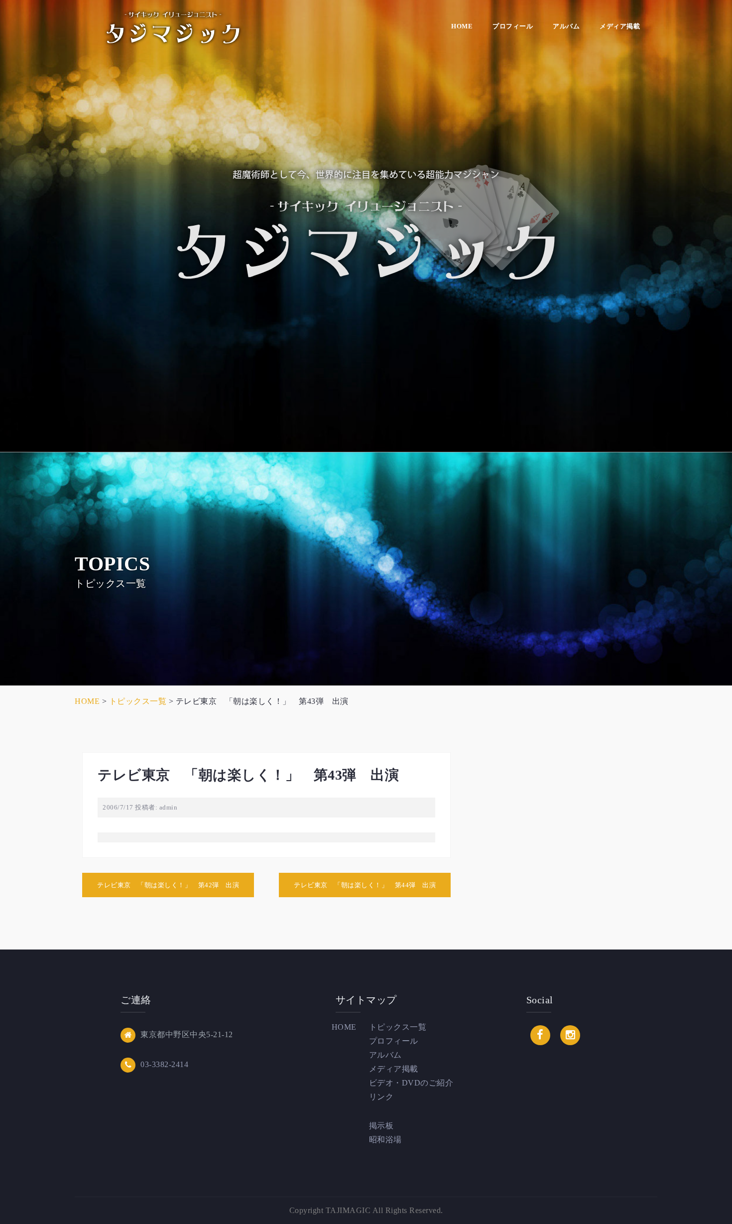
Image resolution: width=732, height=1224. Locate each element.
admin (168, 807)
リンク (381, 1096)
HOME (462, 26)
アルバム (566, 26)
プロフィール (512, 26)
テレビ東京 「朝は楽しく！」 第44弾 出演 (365, 885)
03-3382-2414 (164, 1064)
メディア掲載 (620, 26)
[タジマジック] (173, 26)
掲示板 (381, 1125)
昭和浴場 (385, 1139)
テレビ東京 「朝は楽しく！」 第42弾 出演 (168, 885)
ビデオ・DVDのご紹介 (411, 1083)
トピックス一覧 (398, 1027)
